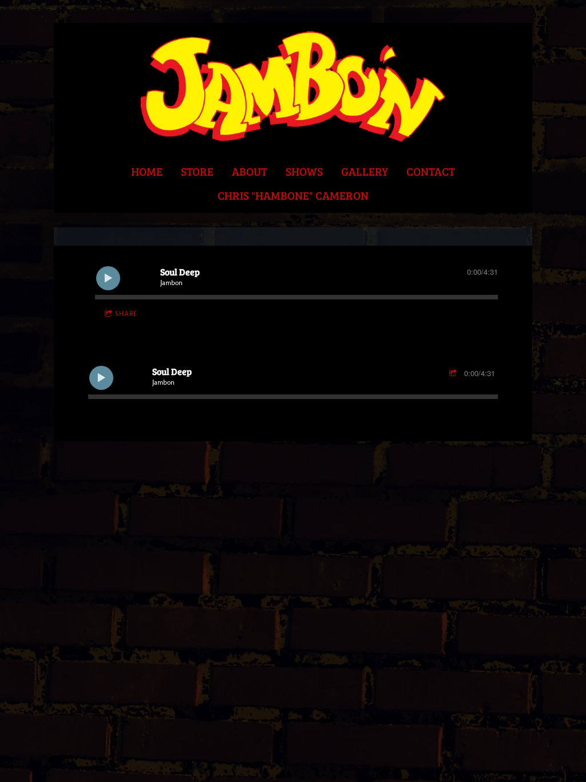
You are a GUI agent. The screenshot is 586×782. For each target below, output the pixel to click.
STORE (197, 171)
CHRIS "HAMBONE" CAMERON (293, 195)
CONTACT (430, 171)
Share (126, 314)
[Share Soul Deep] (454, 373)
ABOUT (249, 171)
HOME (147, 171)
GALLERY (364, 171)
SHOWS (304, 171)
